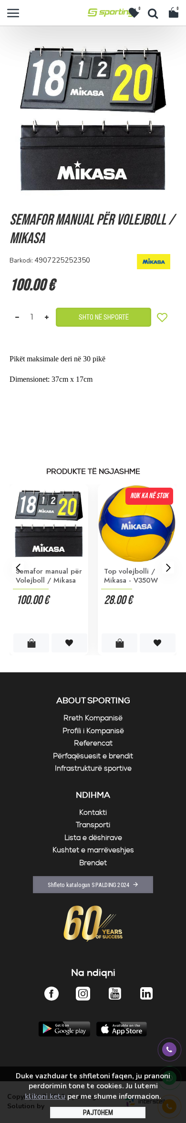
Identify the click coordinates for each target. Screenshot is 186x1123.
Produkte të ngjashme (93, 472)
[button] (18, 568)
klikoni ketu (45, 1096)
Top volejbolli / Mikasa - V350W (131, 576)
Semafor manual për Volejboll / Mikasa (49, 576)
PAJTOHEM (98, 1112)
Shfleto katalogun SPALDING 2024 (89, 884)
